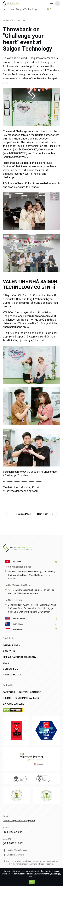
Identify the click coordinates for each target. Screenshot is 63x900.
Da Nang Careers (13, 703)
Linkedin (22, 692)
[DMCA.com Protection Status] (23, 710)
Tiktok (7, 698)
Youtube (35, 692)
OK (31, 882)
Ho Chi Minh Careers (26, 698)
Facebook (9, 692)
